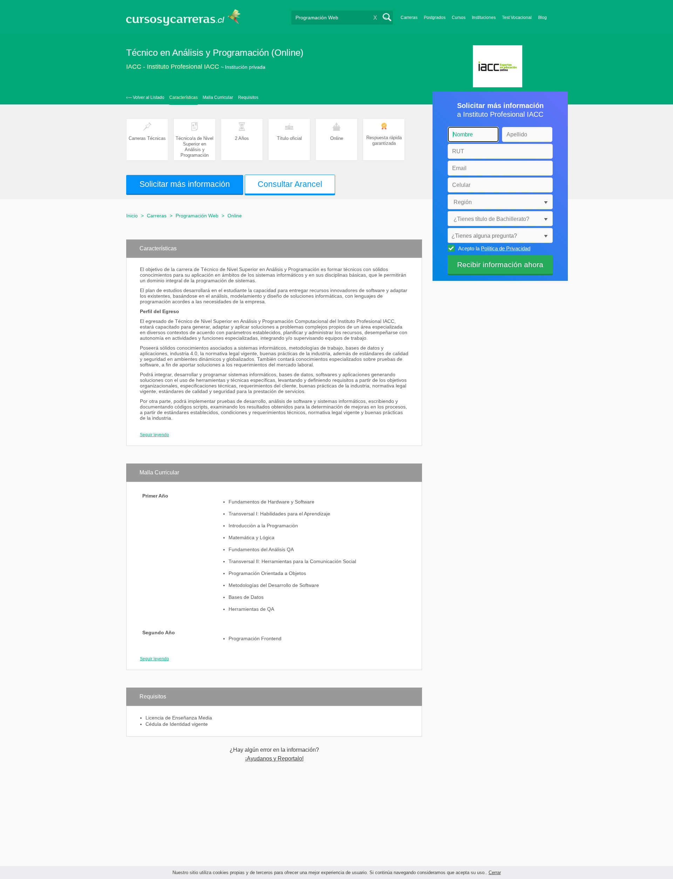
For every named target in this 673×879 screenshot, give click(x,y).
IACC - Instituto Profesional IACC (172, 66)
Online (234, 215)
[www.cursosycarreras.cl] (187, 17)
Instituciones (484, 17)
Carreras (409, 17)
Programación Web (197, 215)
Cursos (458, 17)
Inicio (132, 215)
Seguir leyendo (154, 434)
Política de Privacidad (505, 248)
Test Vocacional (517, 17)
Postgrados (435, 17)
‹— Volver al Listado (145, 97)
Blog (542, 17)
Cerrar (495, 872)
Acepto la (494, 248)
